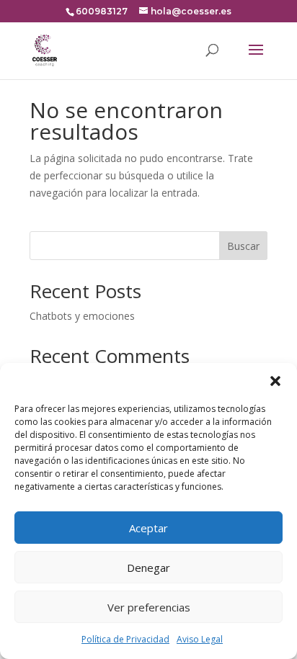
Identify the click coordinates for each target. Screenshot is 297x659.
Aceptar (148, 528)
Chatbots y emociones (82, 316)
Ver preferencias (148, 607)
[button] (275, 381)
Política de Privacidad (125, 639)
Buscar (243, 246)
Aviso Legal (200, 639)
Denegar (148, 567)
